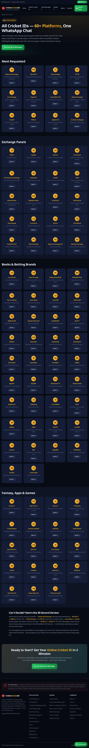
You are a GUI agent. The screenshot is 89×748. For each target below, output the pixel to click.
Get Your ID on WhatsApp (13, 47)
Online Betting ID (34, 699)
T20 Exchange (31, 619)
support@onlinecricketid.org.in (11, 713)
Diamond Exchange (45, 617)
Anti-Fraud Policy (34, 712)
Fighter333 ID (33, 734)
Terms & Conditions (75, 708)
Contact (69, 8)
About (63, 8)
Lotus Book (69, 619)
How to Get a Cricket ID (56, 708)
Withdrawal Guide (54, 712)
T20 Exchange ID (34, 721)
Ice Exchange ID (34, 728)
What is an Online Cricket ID (57, 705)
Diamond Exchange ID (35, 715)
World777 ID (32, 718)
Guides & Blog (53, 699)
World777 (75, 617)
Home (24, 8)
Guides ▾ (55, 8)
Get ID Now (80, 8)
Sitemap (72, 718)
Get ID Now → (82, 2)
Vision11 (52, 621)
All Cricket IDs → (34, 737)
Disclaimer (73, 712)
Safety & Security (54, 718)
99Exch (13, 619)
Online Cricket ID (33, 8)
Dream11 (44, 621)
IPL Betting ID (33, 702)
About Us (72, 699)
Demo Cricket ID (54, 715)
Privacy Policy (73, 705)
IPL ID (42, 619)
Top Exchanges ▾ (45, 8)
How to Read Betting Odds (57, 702)
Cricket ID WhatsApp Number (37, 705)
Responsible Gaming (76, 715)
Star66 (77, 619)
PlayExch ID (32, 731)
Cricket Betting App (34, 708)
